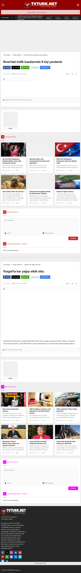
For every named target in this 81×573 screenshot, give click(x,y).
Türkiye (15, 55)
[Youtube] (20, 552)
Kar (6, 350)
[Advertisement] (40, 35)
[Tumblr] (7, 561)
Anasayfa (7, 55)
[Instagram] (11, 552)
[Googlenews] (11, 557)
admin (8, 74)
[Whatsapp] (7, 557)
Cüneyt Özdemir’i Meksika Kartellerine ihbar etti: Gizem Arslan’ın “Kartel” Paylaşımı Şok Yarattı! (30, 17)
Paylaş (8, 67)
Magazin (19, 264)
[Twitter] (7, 552)
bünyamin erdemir (10, 100)
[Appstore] (15, 557)
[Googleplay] (20, 557)
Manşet (19, 55)
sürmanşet (18, 100)
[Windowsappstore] (2, 561)
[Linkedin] (15, 552)
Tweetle (17, 67)
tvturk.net (29, 100)
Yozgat (20, 350)
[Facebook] (2, 552)
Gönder (26, 67)
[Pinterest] (2, 557)
